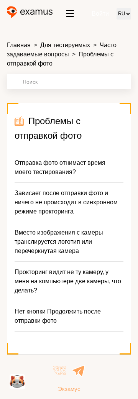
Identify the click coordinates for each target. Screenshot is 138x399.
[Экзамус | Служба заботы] (30, 13)
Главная (19, 45)
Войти (100, 13)
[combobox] (69, 81)
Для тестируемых (65, 45)
